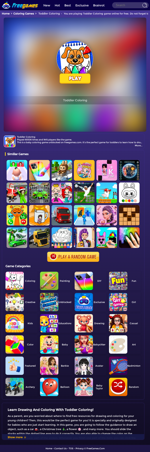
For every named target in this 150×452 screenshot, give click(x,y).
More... (138, 145)
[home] (20, 1)
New (46, 5)
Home (6, 13)
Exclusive (82, 5)
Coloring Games (23, 13)
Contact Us (60, 448)
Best (67, 5)
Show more (15, 437)
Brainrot (99, 5)
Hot (57, 5)
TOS (71, 448)
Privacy (80, 448)
